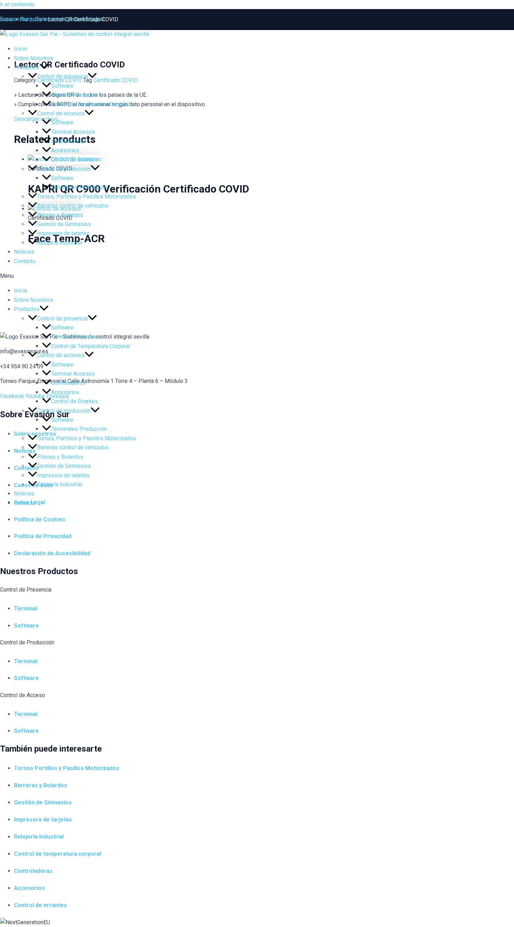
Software (62, 85)
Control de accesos (61, 113)
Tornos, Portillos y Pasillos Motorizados (86, 196)
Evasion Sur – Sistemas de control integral (52, 19)
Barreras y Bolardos (40, 785)
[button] (257, 276)
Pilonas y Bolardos (60, 215)
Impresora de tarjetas (63, 233)
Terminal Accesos (73, 132)
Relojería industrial (59, 242)
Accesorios (65, 150)
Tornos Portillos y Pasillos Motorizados (66, 768)
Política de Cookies (39, 519)
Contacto (25, 261)
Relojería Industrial (39, 836)
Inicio (20, 290)
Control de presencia (62, 76)
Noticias (24, 251)
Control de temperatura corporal (57, 853)
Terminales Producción (79, 187)
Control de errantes (40, 905)
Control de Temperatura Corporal (90, 104)
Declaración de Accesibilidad (52, 553)
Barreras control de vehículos (72, 205)
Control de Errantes (74, 159)
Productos (27, 67)
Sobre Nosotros (33, 58)
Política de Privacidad (42, 536)
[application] (44, 67)
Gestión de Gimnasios (64, 224)
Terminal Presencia (74, 95)
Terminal (25, 608)
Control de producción (64, 169)
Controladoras (68, 141)
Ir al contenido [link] (17, 4)
